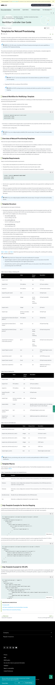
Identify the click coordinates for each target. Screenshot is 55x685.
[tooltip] (45, 28)
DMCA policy (7, 660)
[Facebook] (4, 647)
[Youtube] (16, 647)
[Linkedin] (13, 647)
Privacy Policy (5, 683)
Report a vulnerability (9, 668)
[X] (7, 647)
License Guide (16, 9)
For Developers (47, 9)
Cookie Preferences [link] (8, 671)
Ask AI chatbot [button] (15, 1)
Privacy (5, 654)
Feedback (6, 665)
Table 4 (10, 468)
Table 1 (2, 251)
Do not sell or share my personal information (14, 662)
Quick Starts (26, 9)
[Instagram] (10, 647)
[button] (51, 677)
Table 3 (11, 251)
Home (3, 17)
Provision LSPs (5, 605)
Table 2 (6, 251)
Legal (5, 657)
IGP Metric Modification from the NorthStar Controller (15, 607)
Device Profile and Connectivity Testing (11, 609)
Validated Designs (35, 9)
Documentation (6, 10)
